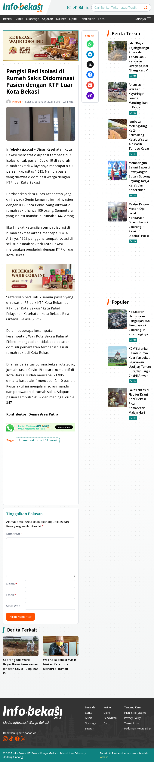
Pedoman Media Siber (137, 728)
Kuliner (61, 19)
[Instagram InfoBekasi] (69, 7)
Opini (73, 19)
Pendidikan (87, 19)
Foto (101, 19)
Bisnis (19, 19)
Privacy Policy (132, 718)
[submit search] (145, 7)
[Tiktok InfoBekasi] (75, 7)
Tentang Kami (132, 707)
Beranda (90, 707)
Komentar (14, 534)
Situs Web (13, 606)
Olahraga (32, 19)
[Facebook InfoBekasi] (81, 7)
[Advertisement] (40, 475)
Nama (11, 584)
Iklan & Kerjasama (135, 712)
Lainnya (140, 19)
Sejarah (47, 19)
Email (11, 595)
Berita (7, 19)
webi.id (104, 757)
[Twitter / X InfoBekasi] (87, 7)
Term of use (131, 723)
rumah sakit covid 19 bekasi (38, 440)
